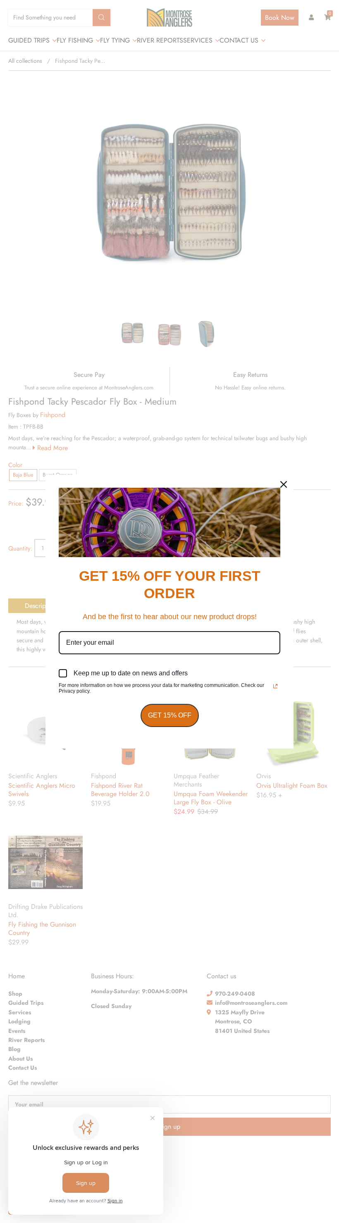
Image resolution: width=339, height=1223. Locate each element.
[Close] (284, 484)
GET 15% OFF (169, 715)
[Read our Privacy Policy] (275, 686)
